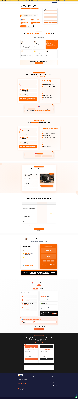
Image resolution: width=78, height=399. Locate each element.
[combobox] (50, 20)
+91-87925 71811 (22, 0)
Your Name (45, 9)
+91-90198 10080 (10, 0)
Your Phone (45, 12)
